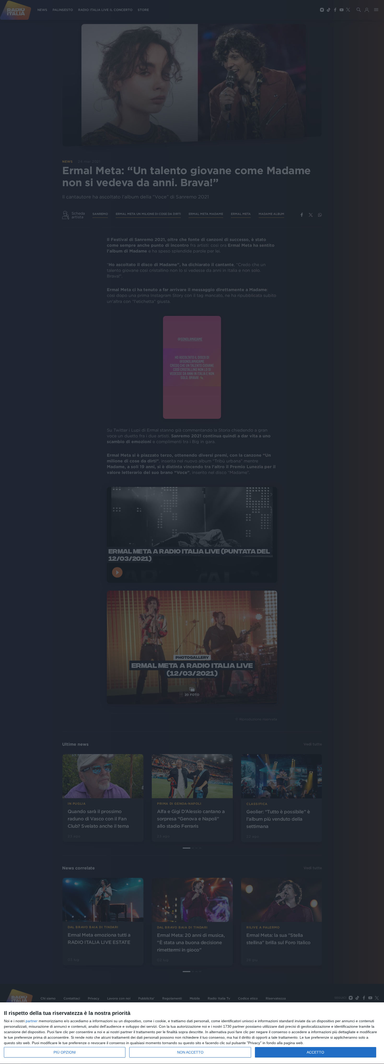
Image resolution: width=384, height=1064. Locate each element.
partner (32, 1021)
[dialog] (192, 1033)
